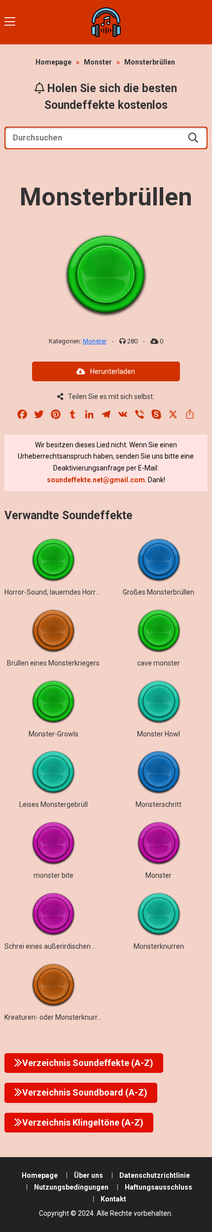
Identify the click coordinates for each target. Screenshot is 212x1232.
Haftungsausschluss (158, 1187)
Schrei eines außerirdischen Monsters (63, 946)
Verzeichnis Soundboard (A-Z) (84, 1092)
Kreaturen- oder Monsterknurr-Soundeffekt (72, 1017)
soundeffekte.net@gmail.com (96, 480)
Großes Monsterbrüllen (158, 592)
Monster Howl (158, 734)
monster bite (53, 875)
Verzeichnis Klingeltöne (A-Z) (82, 1122)
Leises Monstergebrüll (53, 804)
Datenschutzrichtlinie (154, 1175)
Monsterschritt (158, 804)
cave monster (158, 663)
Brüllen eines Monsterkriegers (53, 663)
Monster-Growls (53, 734)
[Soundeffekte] (106, 22)
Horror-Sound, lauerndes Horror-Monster (67, 592)
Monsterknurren (159, 946)
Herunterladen (112, 371)
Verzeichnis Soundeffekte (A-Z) (87, 1063)
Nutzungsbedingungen (71, 1187)
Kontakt (113, 1199)
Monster (98, 62)
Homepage (53, 62)
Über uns (88, 1175)
